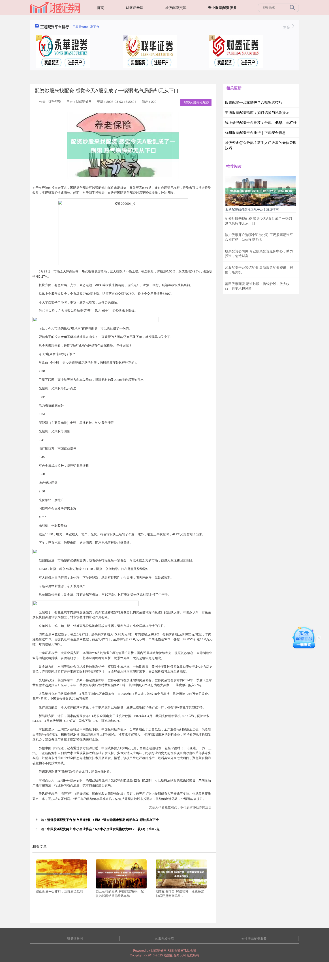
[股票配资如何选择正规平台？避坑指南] (260, 190)
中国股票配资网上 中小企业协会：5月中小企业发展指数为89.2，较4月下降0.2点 (103, 829)
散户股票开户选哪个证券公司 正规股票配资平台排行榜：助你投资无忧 (259, 237)
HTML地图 (188, 950)
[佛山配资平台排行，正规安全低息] (61, 873)
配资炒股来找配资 (196, 102)
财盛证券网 (134, 7)
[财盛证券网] (55, 7)
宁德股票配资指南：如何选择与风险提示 (257, 112)
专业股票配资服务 (222, 7)
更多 (287, 27)
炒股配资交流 (175, 7)
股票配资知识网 (175, 955)
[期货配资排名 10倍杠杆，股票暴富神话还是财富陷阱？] (181, 873)
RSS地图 (173, 950)
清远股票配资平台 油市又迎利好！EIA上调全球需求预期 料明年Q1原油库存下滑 (103, 819)
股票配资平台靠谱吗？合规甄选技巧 (253, 102)
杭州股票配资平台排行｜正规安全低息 (255, 132)
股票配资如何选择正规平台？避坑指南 (252, 209)
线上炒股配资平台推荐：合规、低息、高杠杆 (261, 122)
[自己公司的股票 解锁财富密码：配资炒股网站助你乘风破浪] (121, 873)
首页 (100, 7)
